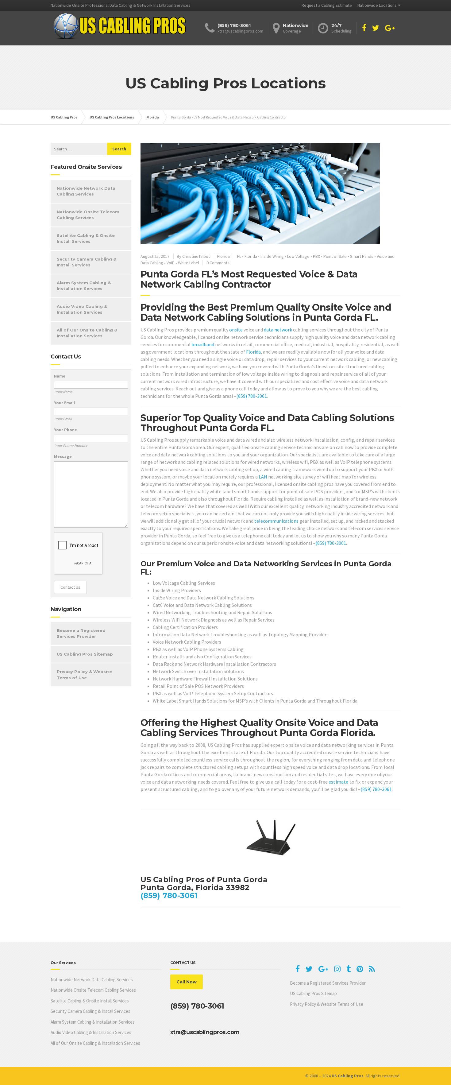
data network (278, 330)
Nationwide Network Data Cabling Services (86, 191)
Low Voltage (298, 256)
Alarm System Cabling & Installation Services (84, 285)
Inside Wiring (272, 256)
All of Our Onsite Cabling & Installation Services (87, 333)
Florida (223, 256)
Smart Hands (361, 256)
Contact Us (70, 587)
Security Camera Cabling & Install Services (86, 262)
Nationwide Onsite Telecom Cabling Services (88, 214)
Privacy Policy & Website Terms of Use (84, 674)
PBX (316, 256)
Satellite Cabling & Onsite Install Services (86, 238)
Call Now (186, 982)
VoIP (171, 262)
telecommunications (276, 521)
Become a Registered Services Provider (81, 633)
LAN (263, 477)
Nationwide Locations (377, 5)
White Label (188, 262)
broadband (202, 344)
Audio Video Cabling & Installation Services (82, 309)
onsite (236, 330)
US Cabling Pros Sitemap (85, 654)
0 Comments (217, 262)
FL (239, 256)
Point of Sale (335, 256)
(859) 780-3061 (251, 396)
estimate (338, 782)
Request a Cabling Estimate (327, 5)
